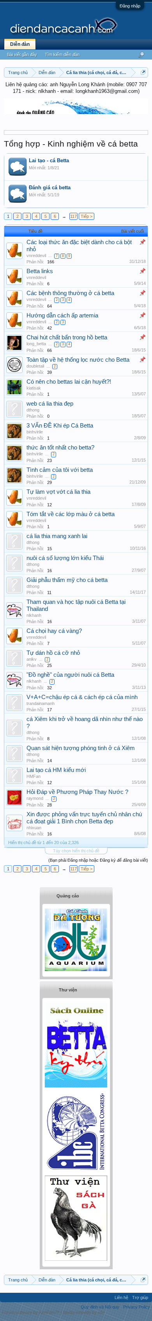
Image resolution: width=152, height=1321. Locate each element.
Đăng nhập (130, 6)
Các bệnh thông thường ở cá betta (70, 293)
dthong (33, 410)
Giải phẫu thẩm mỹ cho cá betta (67, 580)
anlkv (32, 659)
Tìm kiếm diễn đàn (62, 54)
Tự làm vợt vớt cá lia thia (58, 492)
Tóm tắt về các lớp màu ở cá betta (71, 514)
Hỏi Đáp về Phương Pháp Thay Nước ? (77, 792)
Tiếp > (86, 216)
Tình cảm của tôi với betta (60, 470)
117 (73, 216)
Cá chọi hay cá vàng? (54, 631)
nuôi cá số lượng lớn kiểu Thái (65, 558)
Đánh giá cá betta (50, 187)
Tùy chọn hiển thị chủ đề (76, 850)
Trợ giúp (140, 1297)
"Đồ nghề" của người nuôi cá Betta (70, 675)
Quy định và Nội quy (100, 1307)
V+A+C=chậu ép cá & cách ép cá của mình (82, 697)
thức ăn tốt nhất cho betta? (60, 447)
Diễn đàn (20, 44)
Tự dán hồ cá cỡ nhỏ (53, 653)
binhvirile (35, 431)
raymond (35, 798)
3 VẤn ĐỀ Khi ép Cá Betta (60, 425)
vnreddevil (36, 255)
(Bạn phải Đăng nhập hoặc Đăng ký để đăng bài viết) (98, 860)
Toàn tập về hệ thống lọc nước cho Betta (78, 360)
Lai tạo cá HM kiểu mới (56, 770)
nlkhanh (34, 615)
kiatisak (34, 388)
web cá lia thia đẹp (50, 403)
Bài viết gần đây (22, 54)
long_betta (36, 343)
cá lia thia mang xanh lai (57, 536)
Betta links (40, 271)
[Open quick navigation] (143, 72)
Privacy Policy (136, 1307)
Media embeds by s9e (84, 1312)
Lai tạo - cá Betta (49, 160)
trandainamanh (41, 703)
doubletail (35, 366)
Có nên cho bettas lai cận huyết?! (69, 382)
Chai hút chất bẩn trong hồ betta (67, 337)
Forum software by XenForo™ (31, 1312)
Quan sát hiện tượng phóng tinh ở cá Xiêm (81, 748)
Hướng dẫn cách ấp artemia (62, 315)
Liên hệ (121, 1297)
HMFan (34, 776)
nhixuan (34, 827)
